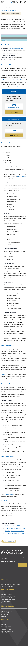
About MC (3, 624)
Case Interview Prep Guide (8, 596)
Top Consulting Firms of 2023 (12, 525)
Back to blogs (9, 541)
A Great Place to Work (18, 86)
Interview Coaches (6, 627)
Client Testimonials (6, 626)
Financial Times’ (16, 362)
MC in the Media (5, 633)
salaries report (9, 494)
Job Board (3, 616)
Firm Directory (4, 614)
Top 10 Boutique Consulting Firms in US (15, 528)
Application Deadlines (6, 594)
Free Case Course (6, 601)
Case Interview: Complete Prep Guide (14, 533)
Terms (22, 641)
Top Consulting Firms (6, 611)
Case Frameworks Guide (7, 597)
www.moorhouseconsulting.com (17, 48)
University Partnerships (7, 631)
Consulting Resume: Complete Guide (14, 531)
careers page (4, 374)
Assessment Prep (5, 603)
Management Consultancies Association (13, 80)
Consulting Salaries (6, 612)
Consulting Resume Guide (8, 599)
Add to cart (14, 112)
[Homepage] (14, 2)
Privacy (25, 641)
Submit (22, 565)
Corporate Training (6, 629)
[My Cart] (24, 2)
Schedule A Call (14, 572)
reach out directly (21, 176)
